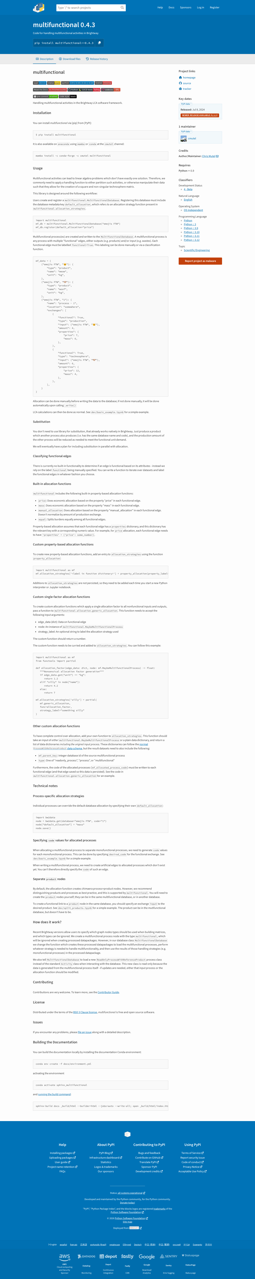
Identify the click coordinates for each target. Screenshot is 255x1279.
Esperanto (197, 1244)
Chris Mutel (208, 156)
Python (188, 220)
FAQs (62, 1171)
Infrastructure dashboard (104, 1158)
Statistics (106, 1162)
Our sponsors (106, 1171)
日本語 (83, 1244)
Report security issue (192, 1158)
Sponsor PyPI (149, 1167)
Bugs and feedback (149, 1153)
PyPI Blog (104, 1153)
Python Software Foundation (126, 1212)
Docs (171, 7)
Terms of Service (191, 1153)
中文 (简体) (150, 1244)
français (73, 1244)
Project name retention (61, 1167)
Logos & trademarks (106, 1167)
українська (114, 1244)
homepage (189, 77)
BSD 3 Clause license (85, 1012)
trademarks (159, 1209)
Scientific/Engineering (197, 250)
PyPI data (185, 104)
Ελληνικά (127, 1244)
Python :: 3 (190, 224)
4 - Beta (188, 189)
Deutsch (138, 1244)
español (63, 1244)
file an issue (85, 1032)
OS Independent (193, 210)
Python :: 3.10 (191, 232)
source (187, 83)
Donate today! (127, 1203)
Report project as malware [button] (200, 261)
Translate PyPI (147, 1162)
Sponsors (185, 7)
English (188, 200)
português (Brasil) (98, 1244)
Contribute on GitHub (147, 1158)
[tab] (44, 59)
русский (177, 1244)
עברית (187, 1244)
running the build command (54, 1094)
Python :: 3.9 (191, 228)
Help (160, 7)
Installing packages (61, 1153)
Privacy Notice (191, 1167)
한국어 (208, 1244)
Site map (127, 1222)
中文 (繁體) (164, 1244)
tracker (187, 89)
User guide (61, 1162)
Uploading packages (61, 1158)
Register (214, 7)
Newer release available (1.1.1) (200, 115)
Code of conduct (191, 1162)
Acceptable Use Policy (191, 1171)
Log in (200, 7)
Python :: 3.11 (191, 236)
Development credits (148, 1171)
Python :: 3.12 (191, 240)
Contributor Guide (108, 992)
